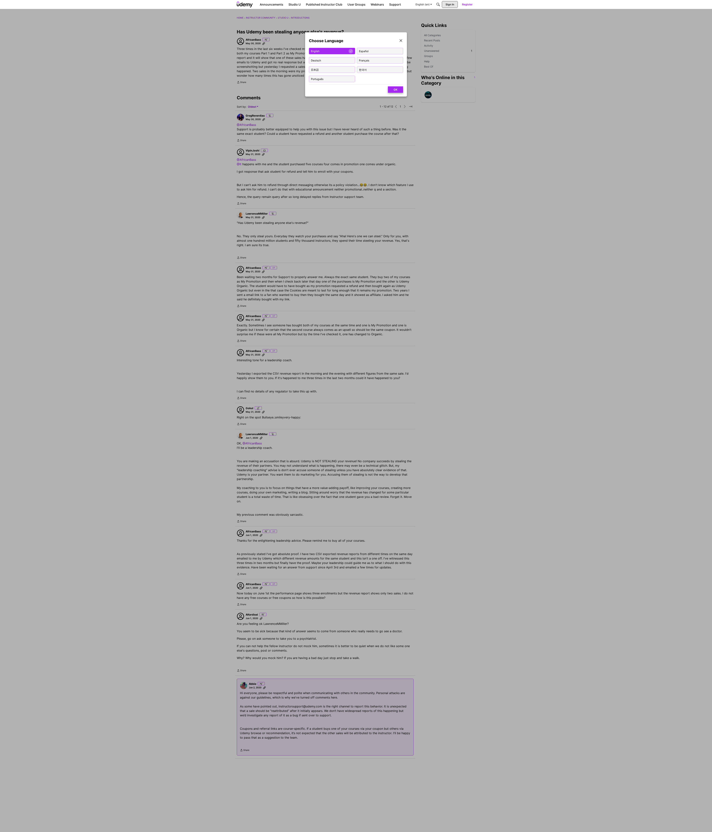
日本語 (315, 69)
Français (364, 60)
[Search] (438, 4)
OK (395, 89)
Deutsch (316, 60)
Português (317, 78)
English (315, 51)
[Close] (401, 40)
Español (363, 51)
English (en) (423, 4)
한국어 (363, 69)
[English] (245, 4)
